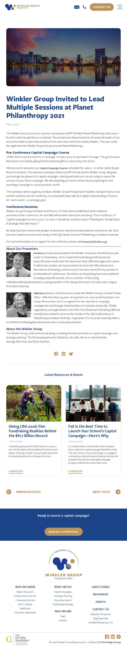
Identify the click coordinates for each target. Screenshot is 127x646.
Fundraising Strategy (63, 604)
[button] (56, 354)
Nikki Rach (39, 293)
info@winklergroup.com (100, 622)
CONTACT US (100, 609)
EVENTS (101, 602)
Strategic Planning (63, 595)
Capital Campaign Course (53, 168)
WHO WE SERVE (25, 587)
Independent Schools (25, 595)
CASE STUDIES (101, 587)
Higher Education (25, 591)
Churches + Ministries (25, 612)
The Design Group (111, 642)
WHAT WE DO (63, 587)
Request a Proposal (100, 614)
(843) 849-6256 (100, 618)
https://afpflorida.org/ (94, 241)
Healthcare (25, 608)
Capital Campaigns (63, 591)
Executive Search (62, 600)
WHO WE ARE (63, 611)
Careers (63, 620)
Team (63, 616)
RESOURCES (100, 594)
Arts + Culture (25, 604)
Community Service (25, 600)
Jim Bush (38, 253)
